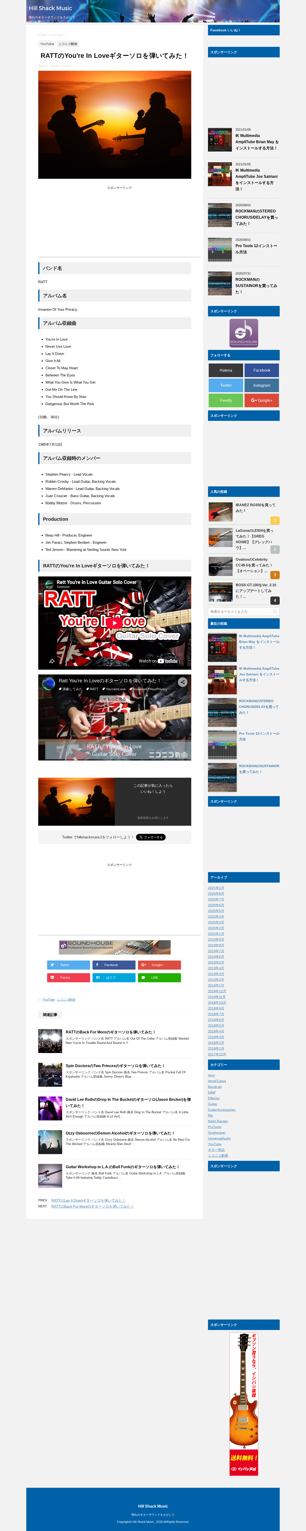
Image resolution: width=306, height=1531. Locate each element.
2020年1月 (216, 934)
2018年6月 (216, 1020)
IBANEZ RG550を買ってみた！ (256, 508)
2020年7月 (216, 899)
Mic (210, 1115)
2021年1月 (216, 888)
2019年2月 (216, 980)
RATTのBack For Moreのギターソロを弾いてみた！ (111, 1032)
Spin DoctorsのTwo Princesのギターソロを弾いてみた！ (115, 1066)
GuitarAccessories (221, 1110)
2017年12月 (217, 1054)
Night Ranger (218, 1121)
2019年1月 (216, 985)
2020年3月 (216, 922)
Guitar (212, 1104)
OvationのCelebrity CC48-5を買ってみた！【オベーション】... (254, 565)
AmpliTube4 (217, 1081)
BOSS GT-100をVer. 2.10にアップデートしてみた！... (256, 590)
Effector (214, 1098)
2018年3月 (216, 1037)
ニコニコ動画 (66, 999)
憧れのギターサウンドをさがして (153, 1514)
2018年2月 (216, 1043)
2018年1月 (216, 1048)
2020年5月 (216, 911)
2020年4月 (216, 916)
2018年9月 (216, 1008)
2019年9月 (216, 939)
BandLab (215, 1087)
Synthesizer (217, 1133)
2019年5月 (216, 962)
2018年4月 (216, 1031)
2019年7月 (216, 951)
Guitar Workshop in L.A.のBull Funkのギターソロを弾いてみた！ (123, 1167)
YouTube (49, 999)
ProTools (214, 1127)
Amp (211, 1075)
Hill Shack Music (50, 8)
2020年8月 (216, 894)
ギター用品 (216, 1150)
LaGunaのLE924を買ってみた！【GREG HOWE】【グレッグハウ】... (254, 539)
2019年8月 (216, 945)
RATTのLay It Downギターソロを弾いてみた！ (88, 1200)
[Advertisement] (78, 223)
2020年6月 (216, 905)
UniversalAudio (219, 1138)
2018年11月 (217, 997)
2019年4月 (216, 968)
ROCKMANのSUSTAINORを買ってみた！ (256, 285)
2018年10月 (217, 1002)
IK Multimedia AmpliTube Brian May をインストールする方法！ (257, 142)
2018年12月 (217, 991)
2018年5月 (216, 1025)
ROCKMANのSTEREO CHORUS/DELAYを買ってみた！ (256, 217)
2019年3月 (216, 974)
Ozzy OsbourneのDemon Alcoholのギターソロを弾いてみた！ (120, 1133)
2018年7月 (216, 1014)
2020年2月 (216, 928)
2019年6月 (216, 957)
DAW (211, 1092)
